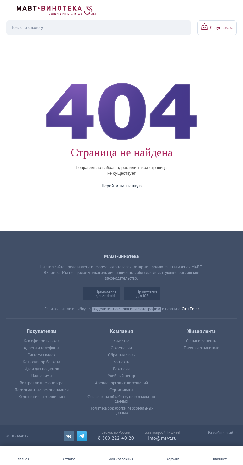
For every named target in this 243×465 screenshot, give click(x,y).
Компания (121, 331)
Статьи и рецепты (201, 341)
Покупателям (41, 331)
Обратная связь (121, 355)
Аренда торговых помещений (121, 382)
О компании (121, 348)
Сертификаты (121, 389)
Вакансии (121, 368)
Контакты (121, 362)
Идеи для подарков (41, 368)
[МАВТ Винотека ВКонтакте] (69, 436)
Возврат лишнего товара (41, 382)
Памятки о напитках (201, 348)
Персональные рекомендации (42, 389)
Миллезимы (41, 375)
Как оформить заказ (41, 341)
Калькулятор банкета (41, 362)
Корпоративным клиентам (41, 396)
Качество (121, 341)
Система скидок (41, 355)
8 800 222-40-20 (116, 438)
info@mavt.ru (162, 438)
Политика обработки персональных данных (121, 410)
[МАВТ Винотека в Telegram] (82, 436)
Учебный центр (121, 375)
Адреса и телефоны (41, 348)
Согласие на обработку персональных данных (121, 399)
